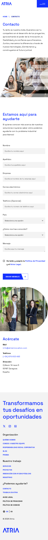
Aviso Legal (15, 264)
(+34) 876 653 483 (11, 356)
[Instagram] (9, 426)
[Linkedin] (15, 426)
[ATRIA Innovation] (6, 3)
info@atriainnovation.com (15, 348)
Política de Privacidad (35, 261)
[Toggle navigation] (42, 3)
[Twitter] (4, 426)
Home (5, 17)
